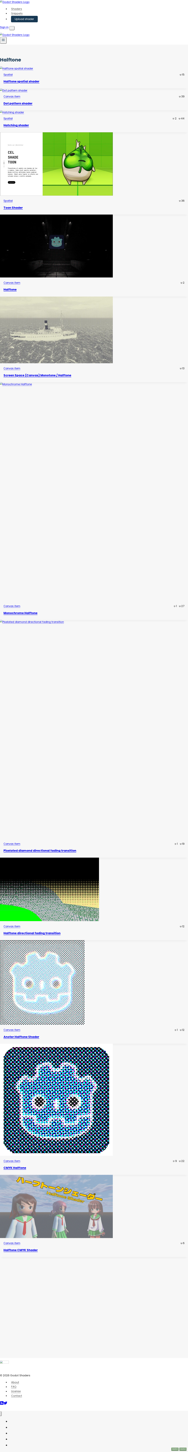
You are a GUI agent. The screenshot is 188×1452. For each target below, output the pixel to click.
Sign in (4, 27)
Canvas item (12, 96)
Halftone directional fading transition (32, 933)
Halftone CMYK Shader (21, 1250)
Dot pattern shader (18, 103)
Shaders (16, 9)
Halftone (10, 289)
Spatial (8, 74)
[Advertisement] (22, 1301)
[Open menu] (3, 40)
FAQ (13, 1387)
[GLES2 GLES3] (94, 1207)
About (15, 1382)
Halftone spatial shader (21, 81)
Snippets (17, 13)
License (16, 1391)
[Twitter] (5, 1404)
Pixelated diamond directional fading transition (40, 851)
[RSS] (2, 1404)
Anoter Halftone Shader (21, 1037)
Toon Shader (13, 208)
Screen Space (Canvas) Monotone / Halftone (37, 375)
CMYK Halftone (15, 1168)
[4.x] (94, 492)
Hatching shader (16, 125)
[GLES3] (94, 983)
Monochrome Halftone (20, 613)
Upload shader (24, 19)
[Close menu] (1, 1413)
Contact (16, 1396)
